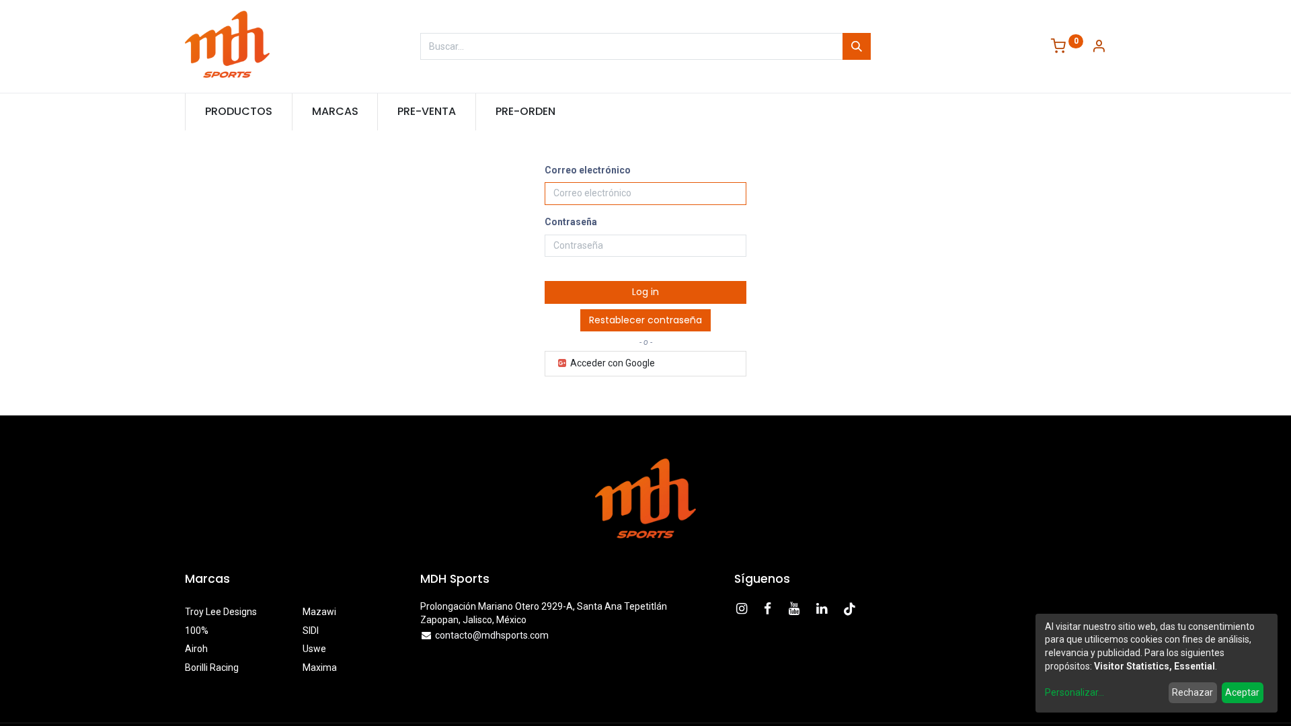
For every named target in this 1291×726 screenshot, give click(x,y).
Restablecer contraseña (645, 320)
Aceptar (1242, 692)
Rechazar (1192, 692)
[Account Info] (1098, 47)
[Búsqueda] (857, 46)
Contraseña (571, 221)
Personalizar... (1074, 692)
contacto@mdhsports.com (492, 635)
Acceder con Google (611, 363)
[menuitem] (239, 111)
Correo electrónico (588, 170)
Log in (645, 291)
